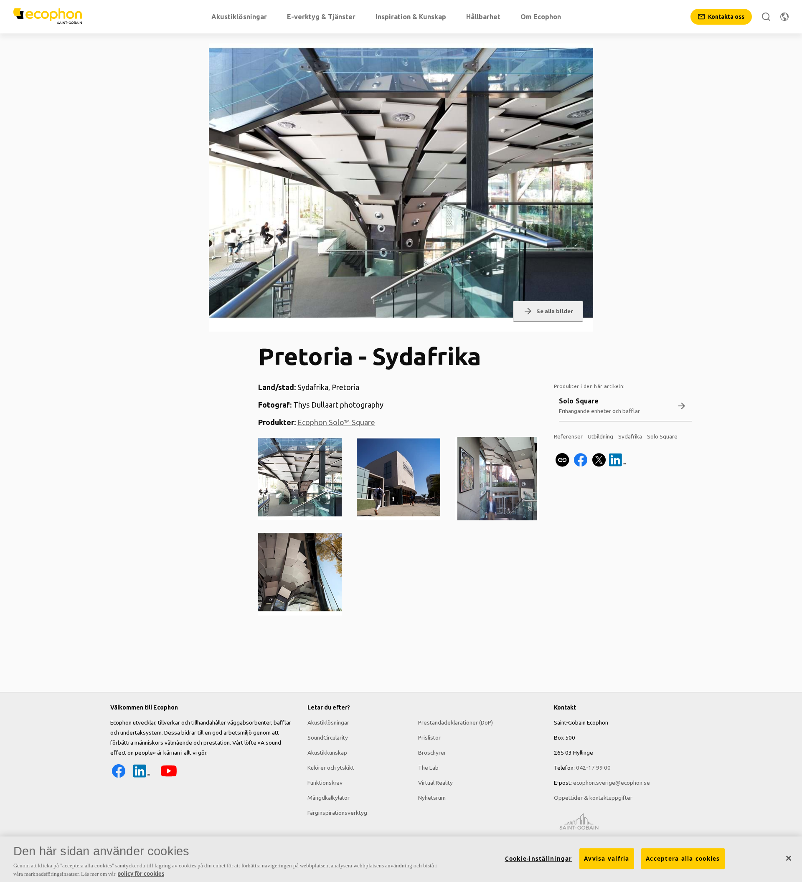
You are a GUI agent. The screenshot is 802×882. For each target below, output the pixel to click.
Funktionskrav (325, 782)
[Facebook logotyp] (118, 777)
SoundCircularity (327, 737)
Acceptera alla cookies (683, 858)
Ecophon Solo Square (336, 422)
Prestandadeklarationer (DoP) (455, 722)
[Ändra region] (784, 17)
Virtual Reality (435, 782)
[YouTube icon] (168, 777)
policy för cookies (140, 873)
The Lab (428, 767)
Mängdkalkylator (328, 797)
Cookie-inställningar (538, 858)
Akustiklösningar (328, 722)
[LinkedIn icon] (141, 777)
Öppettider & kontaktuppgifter (593, 797)
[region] (401, 859)
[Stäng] (788, 858)
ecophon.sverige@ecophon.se (611, 782)
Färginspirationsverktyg (337, 812)
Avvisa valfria (606, 858)
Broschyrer (432, 752)
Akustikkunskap (327, 752)
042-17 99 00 (593, 767)
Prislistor (429, 737)
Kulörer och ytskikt (330, 767)
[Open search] (766, 17)
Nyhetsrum (432, 797)
